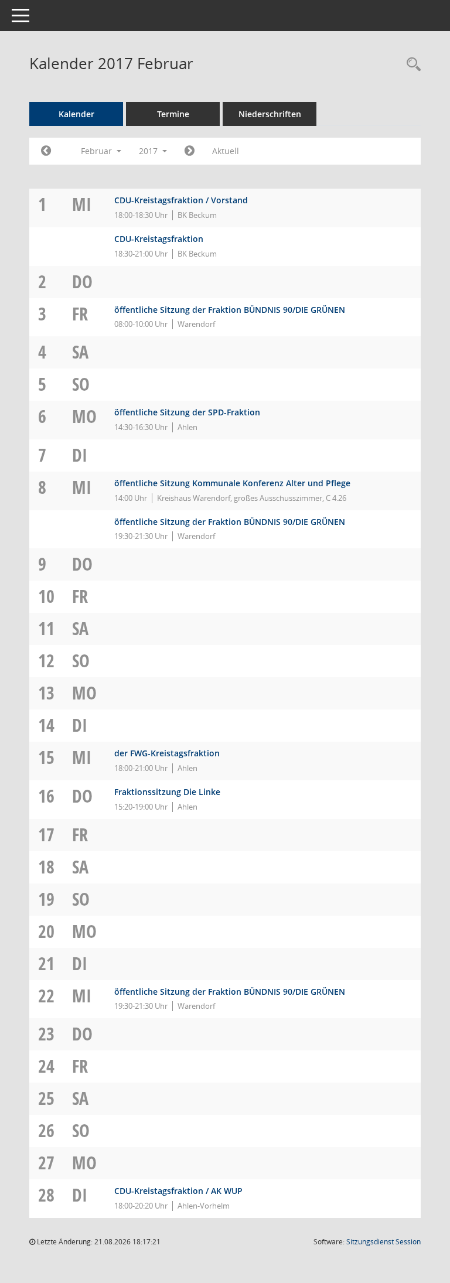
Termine (173, 114)
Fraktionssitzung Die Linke (167, 791)
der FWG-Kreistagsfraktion (167, 753)
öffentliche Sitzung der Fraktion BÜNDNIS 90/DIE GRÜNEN (229, 309)
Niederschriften (269, 114)
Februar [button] (97, 150)
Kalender (76, 114)
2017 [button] (149, 150)
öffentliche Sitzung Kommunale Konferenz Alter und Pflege (232, 483)
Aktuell (225, 150)
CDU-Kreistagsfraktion (158, 238)
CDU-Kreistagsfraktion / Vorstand (181, 200)
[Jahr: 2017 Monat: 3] (189, 151)
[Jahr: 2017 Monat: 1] (46, 151)
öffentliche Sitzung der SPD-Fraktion (187, 412)
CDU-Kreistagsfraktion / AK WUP (178, 1190)
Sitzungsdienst (383, 1242)
